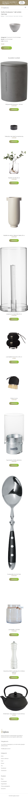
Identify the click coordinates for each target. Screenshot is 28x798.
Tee (2, 765)
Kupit (2, 761)
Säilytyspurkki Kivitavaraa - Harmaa (14, 104)
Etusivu (2, 16)
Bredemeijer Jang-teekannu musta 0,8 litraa (14, 713)
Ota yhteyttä (4, 781)
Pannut (2, 763)
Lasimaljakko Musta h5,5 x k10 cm (14, 356)
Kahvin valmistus (4, 758)
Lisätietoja (6, 48)
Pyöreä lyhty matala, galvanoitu (14, 460)
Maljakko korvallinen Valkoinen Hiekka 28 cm (14, 235)
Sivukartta (3, 788)
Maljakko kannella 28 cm (14, 177)
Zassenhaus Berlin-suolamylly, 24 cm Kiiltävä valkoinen (14, 671)
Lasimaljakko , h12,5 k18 (14, 629)
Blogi (2, 779)
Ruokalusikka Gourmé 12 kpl (14, 574)
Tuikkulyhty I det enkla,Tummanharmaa (14, 136)
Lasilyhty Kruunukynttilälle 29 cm (14, 314)
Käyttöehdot (4, 783)
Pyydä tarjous (22, 2)
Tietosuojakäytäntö (5, 786)
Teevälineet (3, 768)
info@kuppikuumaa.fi (5, 748)
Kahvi (2, 756)
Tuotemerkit (9, 37)
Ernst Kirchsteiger (17, 37)
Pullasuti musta (14, 398)
